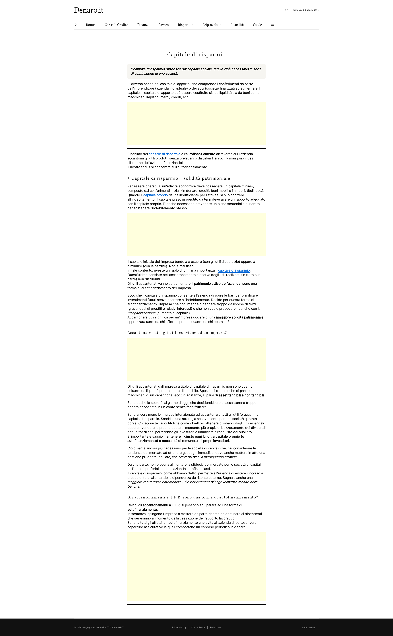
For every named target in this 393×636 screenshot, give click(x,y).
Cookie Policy (198, 627)
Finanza (143, 24)
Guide (257, 24)
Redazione (215, 627)
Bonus (90, 24)
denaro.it (100, 627)
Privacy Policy (179, 627)
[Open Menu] (272, 24)
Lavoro (164, 24)
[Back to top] (317, 627)
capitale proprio (155, 195)
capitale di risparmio (164, 154)
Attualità (237, 24)
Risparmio (185, 24)
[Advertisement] (196, 123)
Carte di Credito (116, 24)
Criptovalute (211, 24)
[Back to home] (89, 10)
